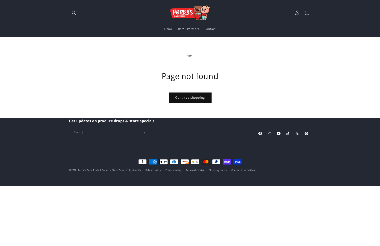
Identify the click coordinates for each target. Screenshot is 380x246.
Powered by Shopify (130, 170)
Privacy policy (173, 170)
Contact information (243, 170)
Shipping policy (218, 170)
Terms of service (195, 170)
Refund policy (153, 170)
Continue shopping (190, 97)
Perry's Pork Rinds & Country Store (98, 170)
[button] (74, 13)
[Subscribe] (143, 133)
